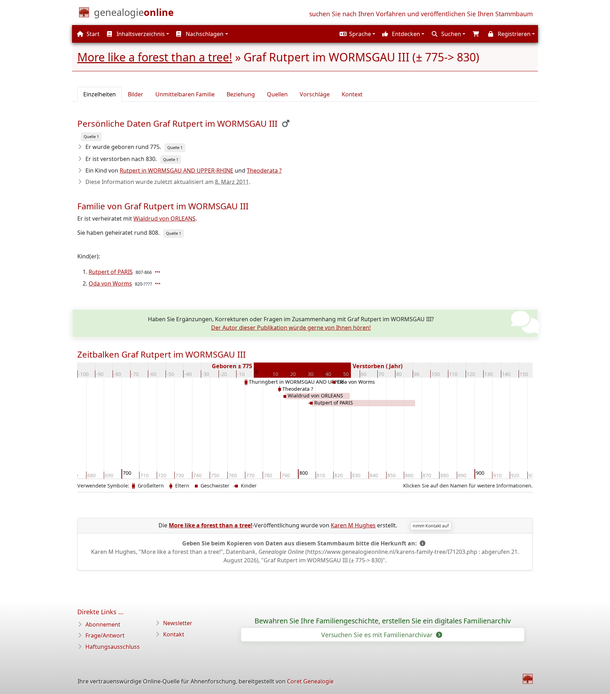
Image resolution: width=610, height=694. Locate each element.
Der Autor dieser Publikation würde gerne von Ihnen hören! (291, 327)
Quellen (277, 94)
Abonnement (102, 624)
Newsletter (177, 623)
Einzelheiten (99, 94)
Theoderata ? (264, 170)
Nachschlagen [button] (203, 34)
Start (92, 34)
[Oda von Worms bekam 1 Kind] (158, 283)
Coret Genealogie (310, 681)
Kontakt (173, 634)
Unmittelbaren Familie (185, 94)
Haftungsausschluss (112, 647)
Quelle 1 (91, 136)
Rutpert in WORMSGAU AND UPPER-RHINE (176, 170)
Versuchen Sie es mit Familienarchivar (377, 634)
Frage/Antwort (105, 635)
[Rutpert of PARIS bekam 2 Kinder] (158, 272)
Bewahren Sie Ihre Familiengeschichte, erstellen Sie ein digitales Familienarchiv (383, 621)
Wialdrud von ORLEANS (164, 218)
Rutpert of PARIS (111, 272)
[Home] (528, 679)
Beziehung (241, 94)
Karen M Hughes (353, 525)
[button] (356, 33)
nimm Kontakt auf (431, 526)
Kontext (352, 94)
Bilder (135, 94)
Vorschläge (315, 94)
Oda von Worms (110, 283)
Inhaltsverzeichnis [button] (140, 34)
